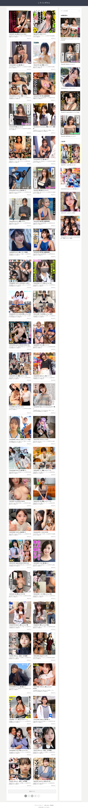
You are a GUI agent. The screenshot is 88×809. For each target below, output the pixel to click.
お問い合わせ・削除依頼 (48, 805)
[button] (79, 11)
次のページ (32, 791)
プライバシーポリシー (39, 805)
